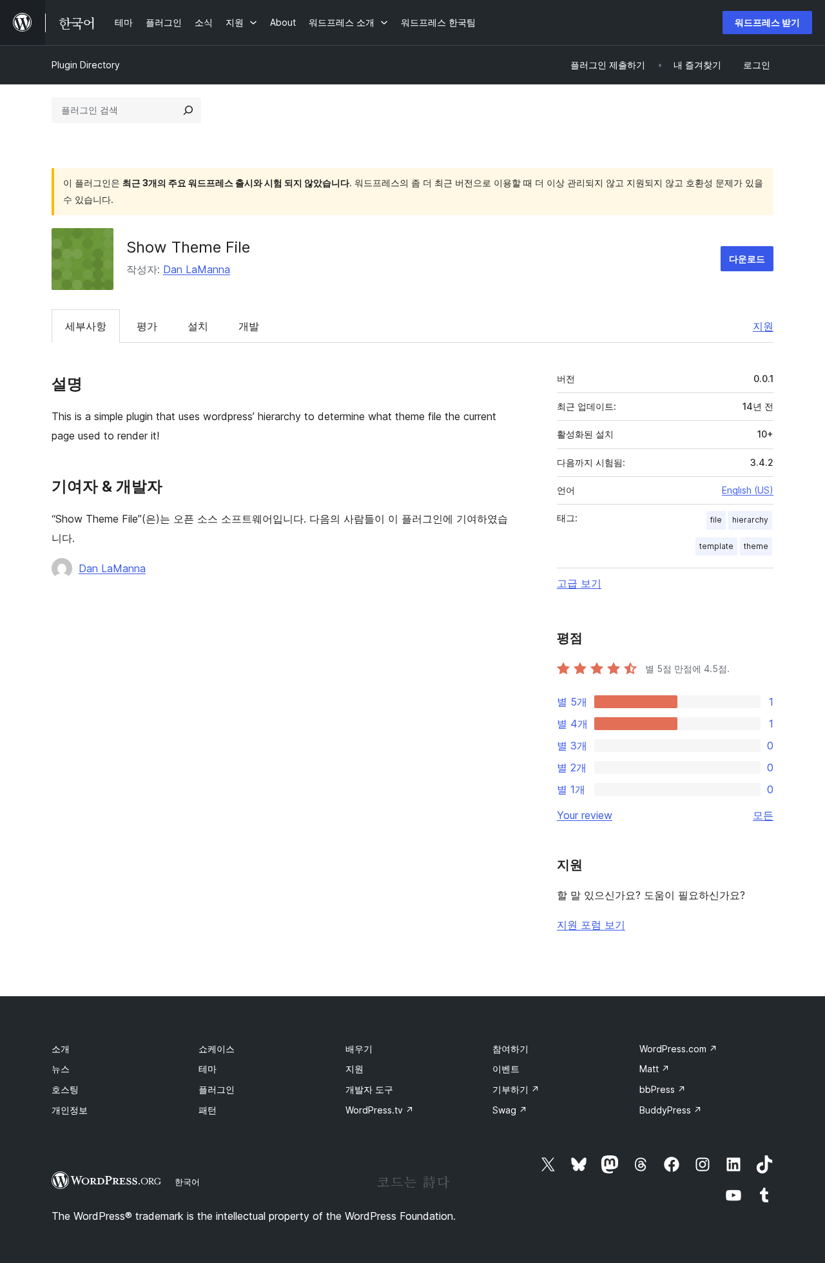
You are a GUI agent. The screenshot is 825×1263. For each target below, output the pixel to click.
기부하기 (515, 1089)
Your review (584, 815)
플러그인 (217, 1089)
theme (756, 546)
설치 (198, 326)
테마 (208, 1068)
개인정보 (70, 1109)
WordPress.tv (379, 1109)
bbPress (662, 1089)
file (716, 520)
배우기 (359, 1048)
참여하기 (510, 1048)
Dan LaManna (196, 269)
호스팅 (65, 1089)
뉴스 (61, 1068)
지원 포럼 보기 (591, 924)
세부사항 (85, 326)
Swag (509, 1109)
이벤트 (505, 1068)
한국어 (187, 1182)
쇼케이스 (217, 1048)
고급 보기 (579, 583)
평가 (147, 326)
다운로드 (747, 258)
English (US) (747, 490)
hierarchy (750, 520)
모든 (763, 815)
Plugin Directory (86, 64)
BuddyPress (670, 1109)
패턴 (208, 1109)
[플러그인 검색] (188, 110)
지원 (763, 326)
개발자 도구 (369, 1089)
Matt (654, 1068)
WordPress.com (678, 1048)
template (716, 546)
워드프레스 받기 (767, 22)
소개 (61, 1048)
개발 (248, 326)
